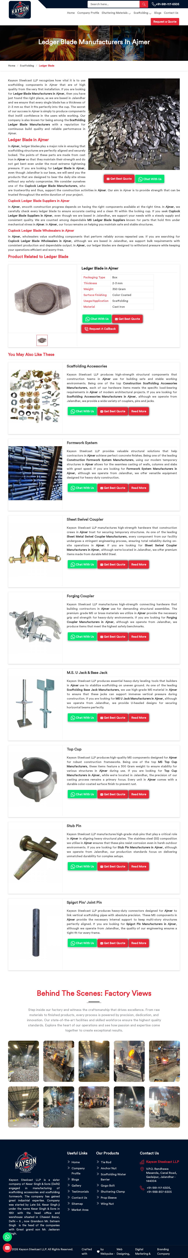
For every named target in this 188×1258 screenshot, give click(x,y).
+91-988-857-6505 (159, 1191)
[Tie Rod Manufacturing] (164, 1107)
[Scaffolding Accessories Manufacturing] (164, 1061)
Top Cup (74, 749)
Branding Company (163, 1251)
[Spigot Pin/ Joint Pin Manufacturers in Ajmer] (35, 932)
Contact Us (171, 13)
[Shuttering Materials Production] (94, 1107)
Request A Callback (102, 328)
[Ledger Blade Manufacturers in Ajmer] (134, 124)
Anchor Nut (109, 1168)
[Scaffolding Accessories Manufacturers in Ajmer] (35, 396)
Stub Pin (74, 826)
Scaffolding (141, 13)
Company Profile (88, 13)
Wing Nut (107, 1203)
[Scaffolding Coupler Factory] (23, 1107)
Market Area (80, 1209)
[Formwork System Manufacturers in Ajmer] (35, 473)
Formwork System (82, 443)
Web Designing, (123, 1251)
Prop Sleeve (109, 1197)
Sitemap (77, 1203)
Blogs (157, 13)
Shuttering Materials (115, 13)
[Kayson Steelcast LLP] (21, 10)
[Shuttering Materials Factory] (58, 1107)
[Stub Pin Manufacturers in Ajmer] (35, 856)
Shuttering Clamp (113, 1191)
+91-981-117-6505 (167, 4)
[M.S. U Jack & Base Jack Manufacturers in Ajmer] (35, 703)
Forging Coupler (80, 596)
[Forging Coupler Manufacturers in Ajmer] (35, 626)
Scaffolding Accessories (87, 366)
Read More (138, 411)
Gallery (76, 1185)
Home (71, 13)
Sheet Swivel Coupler (85, 519)
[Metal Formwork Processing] (129, 1061)
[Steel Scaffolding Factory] (129, 1107)
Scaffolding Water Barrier (113, 1177)
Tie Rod (106, 1162)
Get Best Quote (129, 318)
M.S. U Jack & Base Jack (87, 673)
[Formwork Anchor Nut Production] (94, 1061)
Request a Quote (164, 21)
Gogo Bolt (108, 1185)
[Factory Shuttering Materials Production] (58, 1061)
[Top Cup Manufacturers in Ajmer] (35, 779)
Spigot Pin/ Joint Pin (84, 902)
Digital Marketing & (143, 1251)
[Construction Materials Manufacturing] (23, 1061)
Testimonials (80, 1191)
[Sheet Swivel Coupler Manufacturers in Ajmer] (35, 549)
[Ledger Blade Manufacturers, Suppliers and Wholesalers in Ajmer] (42, 298)
